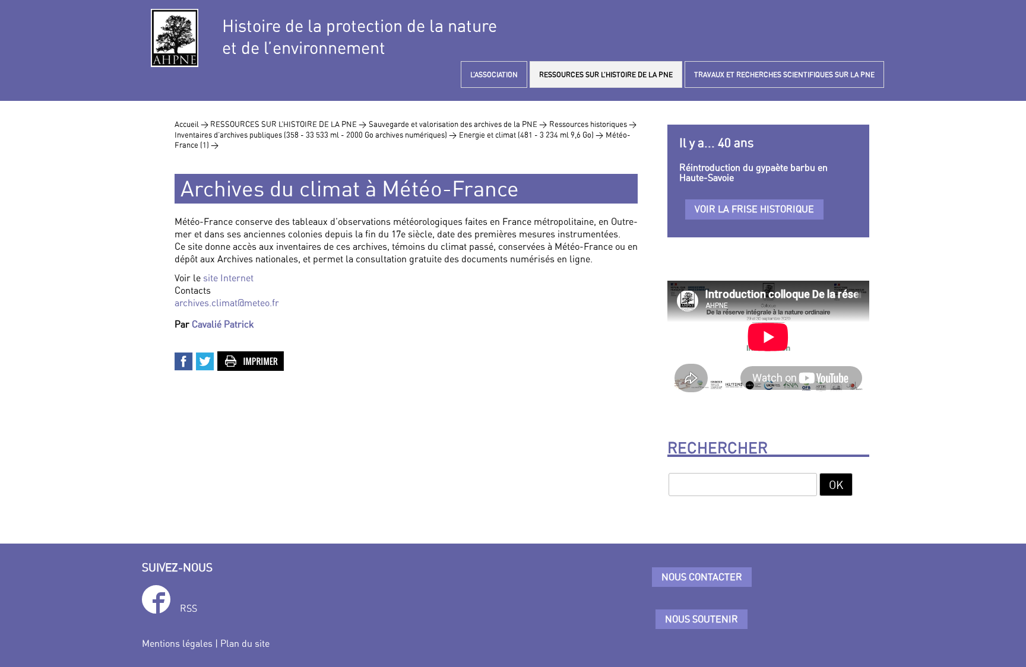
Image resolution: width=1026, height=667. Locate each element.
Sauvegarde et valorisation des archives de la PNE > (458, 124)
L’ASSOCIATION (494, 74)
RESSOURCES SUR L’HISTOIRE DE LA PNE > (288, 124)
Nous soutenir (701, 619)
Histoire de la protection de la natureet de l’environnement (359, 36)
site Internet (228, 278)
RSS (188, 608)
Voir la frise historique (754, 209)
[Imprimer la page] (251, 360)
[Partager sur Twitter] (205, 360)
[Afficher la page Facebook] (156, 601)
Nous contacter (701, 577)
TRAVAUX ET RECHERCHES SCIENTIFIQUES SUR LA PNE (784, 74)
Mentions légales (177, 643)
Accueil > (192, 124)
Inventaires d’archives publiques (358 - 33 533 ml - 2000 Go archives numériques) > (316, 134)
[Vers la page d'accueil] (174, 38)
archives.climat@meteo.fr (227, 303)
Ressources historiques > (592, 124)
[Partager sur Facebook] (184, 360)
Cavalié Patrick (223, 324)
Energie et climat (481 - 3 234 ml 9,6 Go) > (531, 134)
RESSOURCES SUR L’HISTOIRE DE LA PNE (606, 74)
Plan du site (245, 643)
